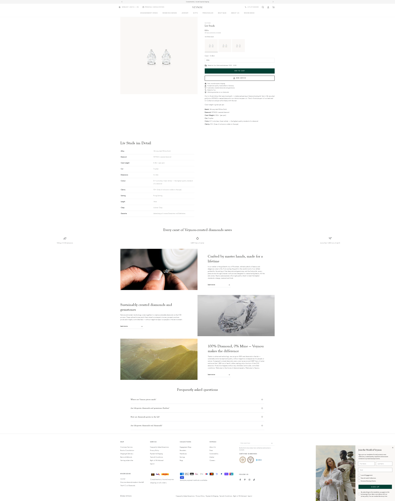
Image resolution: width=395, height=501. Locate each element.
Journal (122, 479)
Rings (181, 460)
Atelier (212, 457)
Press (211, 450)
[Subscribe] (273, 443)
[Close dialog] (393, 447)
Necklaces (183, 454)
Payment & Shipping (156, 454)
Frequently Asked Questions (159, 447)
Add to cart (239, 70)
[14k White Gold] (211, 45)
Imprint (152, 464)
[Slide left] (122, 2)
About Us (213, 447)
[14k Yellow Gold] (224, 45)
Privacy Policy (154, 450)
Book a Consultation (127, 450)
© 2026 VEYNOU (126, 496)
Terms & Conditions (156, 457)
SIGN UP (375, 487)
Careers (212, 460)
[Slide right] (273, 2)
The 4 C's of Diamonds (127, 485)
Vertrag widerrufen (126, 460)
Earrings (182, 457)
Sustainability (214, 454)
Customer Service (126, 447)
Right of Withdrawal (156, 460)
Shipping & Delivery (126, 454)
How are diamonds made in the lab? (132, 482)
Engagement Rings (185, 447)
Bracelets (183, 450)
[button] (262, 7)
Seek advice (241, 78)
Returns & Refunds (126, 457)
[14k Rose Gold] (238, 45)
